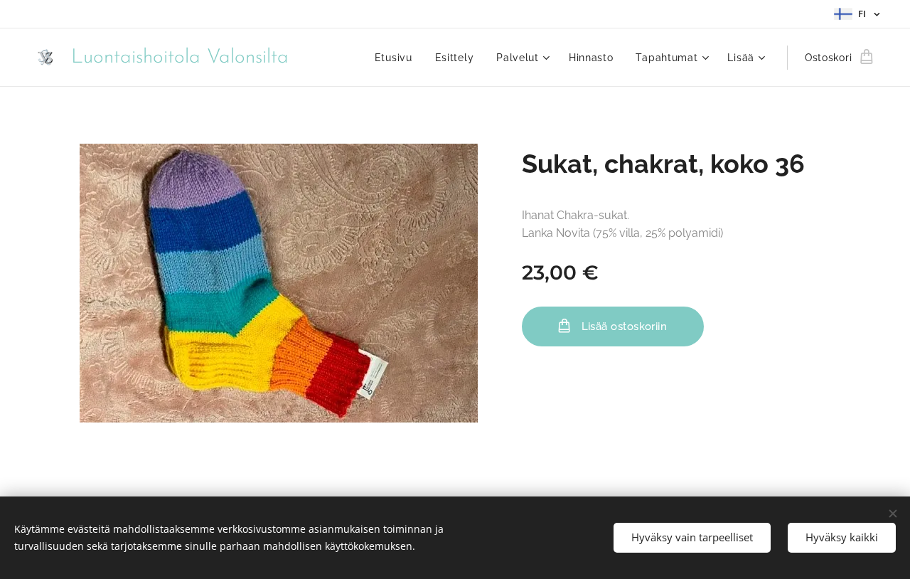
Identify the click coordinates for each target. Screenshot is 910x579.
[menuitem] (397, 57)
